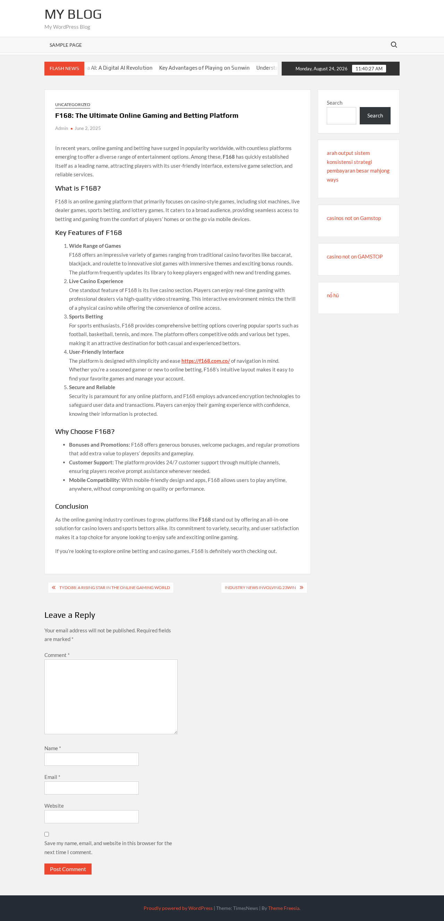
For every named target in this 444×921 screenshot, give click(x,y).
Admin (61, 128)
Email (52, 777)
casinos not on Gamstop (354, 218)
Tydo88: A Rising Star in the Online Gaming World (114, 587)
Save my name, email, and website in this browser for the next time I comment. (108, 847)
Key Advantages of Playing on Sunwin (191, 68)
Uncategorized (72, 104)
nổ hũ (333, 295)
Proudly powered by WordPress (178, 908)
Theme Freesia (283, 908)
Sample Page (66, 45)
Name (52, 748)
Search (334, 102)
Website (54, 805)
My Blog (73, 14)
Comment (57, 655)
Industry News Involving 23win (260, 587)
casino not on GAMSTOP (355, 256)
